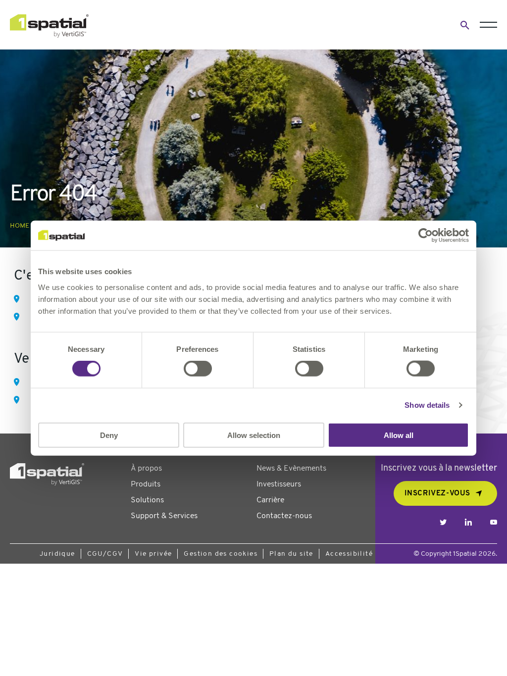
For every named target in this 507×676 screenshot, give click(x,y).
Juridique (57, 554)
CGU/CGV (105, 554)
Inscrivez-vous (437, 493)
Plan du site (291, 554)
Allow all (398, 435)
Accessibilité (349, 554)
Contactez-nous (284, 516)
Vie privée (153, 554)
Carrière (270, 500)
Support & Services (164, 516)
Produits (145, 484)
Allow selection (253, 435)
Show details (427, 405)
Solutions (147, 500)
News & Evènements (291, 469)
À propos (146, 469)
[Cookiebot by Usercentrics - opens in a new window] (425, 235)
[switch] (198, 369)
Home (19, 226)
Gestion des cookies (220, 554)
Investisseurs (278, 484)
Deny (109, 435)
